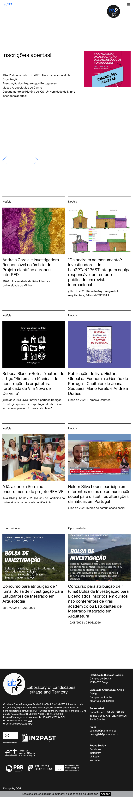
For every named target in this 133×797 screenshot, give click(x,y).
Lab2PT (7, 4)
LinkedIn (95, 756)
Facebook (95, 749)
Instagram (95, 752)
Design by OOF (12, 788)
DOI (63, 717)
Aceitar (105, 794)
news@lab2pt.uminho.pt (104, 734)
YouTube (95, 760)
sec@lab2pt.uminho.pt (103, 730)
